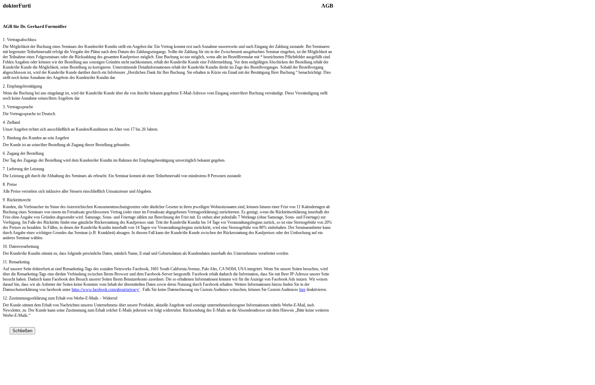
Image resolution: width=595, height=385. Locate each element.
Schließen (22, 330)
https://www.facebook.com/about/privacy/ (105, 289)
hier (302, 289)
